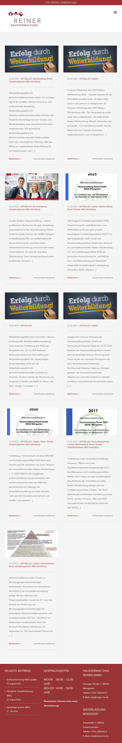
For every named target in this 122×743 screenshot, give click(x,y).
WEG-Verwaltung (32, 82)
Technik (76, 209)
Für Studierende (40, 206)
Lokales (94, 79)
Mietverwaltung (39, 79)
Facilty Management (100, 442)
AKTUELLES (26, 79)
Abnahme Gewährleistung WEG (20, 693)
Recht (49, 79)
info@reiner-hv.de (68, 2)
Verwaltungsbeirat (16, 82)
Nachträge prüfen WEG (18, 707)
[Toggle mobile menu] (115, 12)
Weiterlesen (14, 159)
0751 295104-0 (99, 693)
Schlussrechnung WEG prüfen (22, 679)
